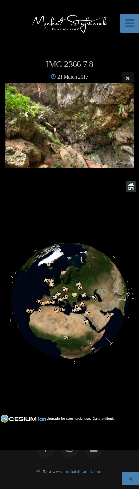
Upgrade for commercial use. (69, 418)
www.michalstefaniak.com (77, 471)
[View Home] (131, 186)
